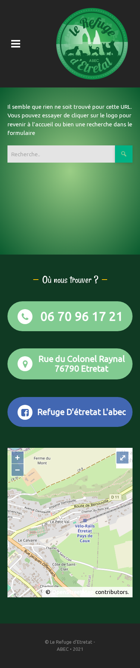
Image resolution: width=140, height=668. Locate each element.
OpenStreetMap (73, 592)
